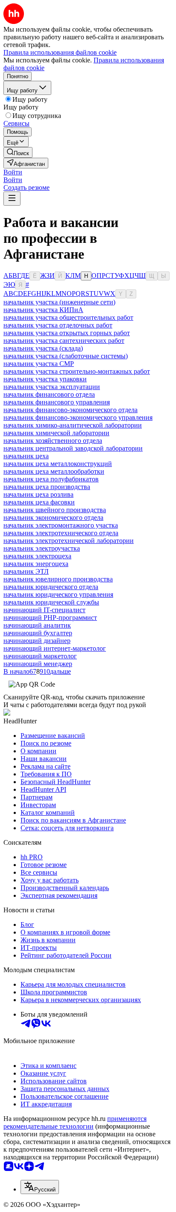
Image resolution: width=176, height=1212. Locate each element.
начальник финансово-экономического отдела (70, 409)
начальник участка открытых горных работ (66, 332)
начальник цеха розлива (38, 494)
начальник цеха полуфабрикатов (51, 479)
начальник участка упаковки (45, 379)
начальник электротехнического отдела (60, 533)
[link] (17, 152)
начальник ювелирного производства (58, 579)
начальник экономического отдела (53, 517)
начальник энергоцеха (35, 563)
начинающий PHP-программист (50, 617)
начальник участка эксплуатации (51, 386)
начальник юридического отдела (50, 586)
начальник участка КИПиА (43, 309)
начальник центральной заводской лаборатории (73, 448)
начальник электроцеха (37, 556)
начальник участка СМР (38, 363)
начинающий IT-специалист (44, 609)
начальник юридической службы (51, 602)
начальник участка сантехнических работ (63, 340)
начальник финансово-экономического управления (78, 417)
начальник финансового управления (56, 402)
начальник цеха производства (46, 486)
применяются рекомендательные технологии (75, 1122)
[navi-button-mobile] (12, 199)
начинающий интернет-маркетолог (54, 648)
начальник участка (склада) (43, 348)
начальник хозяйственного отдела (52, 440)
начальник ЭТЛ (26, 571)
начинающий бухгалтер (37, 633)
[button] (12, 172)
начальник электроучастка (41, 548)
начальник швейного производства (54, 509)
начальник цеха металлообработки (53, 471)
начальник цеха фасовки (39, 502)
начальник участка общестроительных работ (68, 317)
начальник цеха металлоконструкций (57, 463)
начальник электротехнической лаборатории (68, 540)
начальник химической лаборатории (56, 432)
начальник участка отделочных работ (57, 325)
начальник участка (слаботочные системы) (65, 356)
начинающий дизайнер (36, 640)
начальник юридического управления (58, 594)
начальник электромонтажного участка (60, 525)
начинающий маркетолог (40, 656)
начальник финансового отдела (49, 394)
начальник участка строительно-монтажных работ (76, 371)
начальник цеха (26, 456)
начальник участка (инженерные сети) (59, 302)
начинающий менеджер (37, 663)
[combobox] (40, 1187)
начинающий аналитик (37, 625)
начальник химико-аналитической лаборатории (72, 425)
